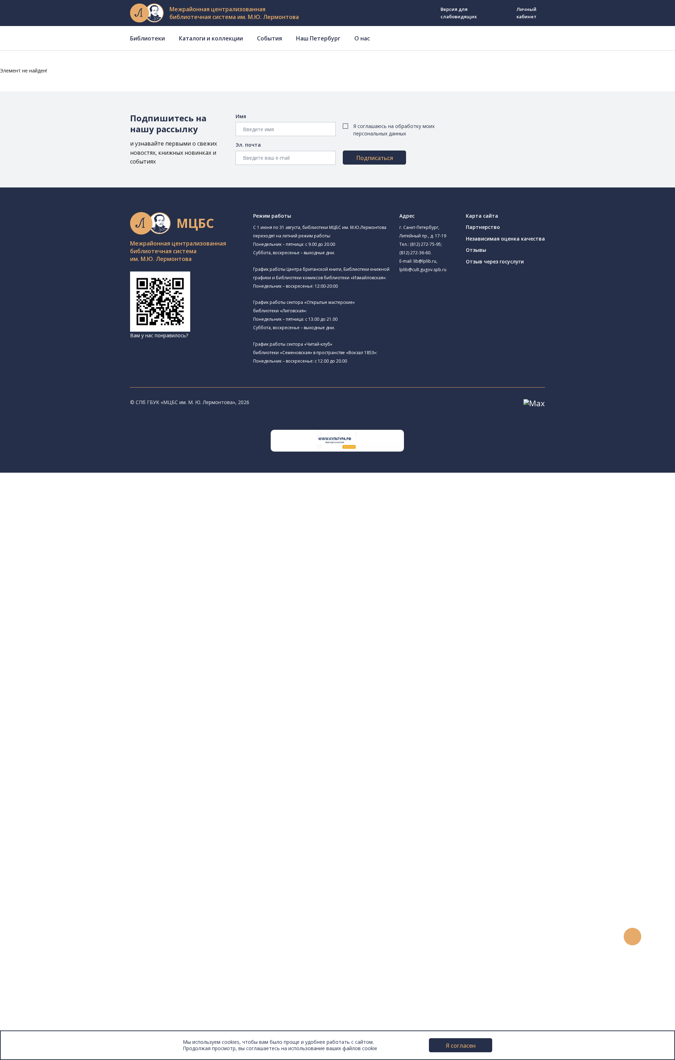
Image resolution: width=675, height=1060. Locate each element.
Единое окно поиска (58, 688)
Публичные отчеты (45, 1027)
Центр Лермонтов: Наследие (75, 615)
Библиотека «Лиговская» (80, 527)
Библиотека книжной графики (77, 648)
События (269, 38)
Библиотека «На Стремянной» (86, 518)
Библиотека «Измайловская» (76, 544)
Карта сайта (482, 215)
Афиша (30, 901)
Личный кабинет (526, 13)
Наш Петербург (318, 38)
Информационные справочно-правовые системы (93, 751)
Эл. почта (248, 144)
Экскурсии (34, 956)
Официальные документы (53, 1019)
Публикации (36, 963)
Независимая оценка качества (505, 238)
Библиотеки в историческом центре (89, 948)
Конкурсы (33, 885)
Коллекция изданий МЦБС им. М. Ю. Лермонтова (103, 775)
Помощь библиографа (61, 830)
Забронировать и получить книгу (74, 838)
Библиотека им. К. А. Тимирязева (90, 501)
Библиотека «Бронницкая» (72, 584)
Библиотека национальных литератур (86, 640)
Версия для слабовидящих (459, 13)
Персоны (33, 909)
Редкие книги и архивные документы (77, 743)
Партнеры (34, 1011)
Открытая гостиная (74, 623)
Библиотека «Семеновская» (74, 576)
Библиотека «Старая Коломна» (78, 551)
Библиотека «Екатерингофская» (89, 509)
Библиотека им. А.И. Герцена (75, 568)
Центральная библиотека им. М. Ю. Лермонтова (107, 492)
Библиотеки (147, 38)
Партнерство (483, 227)
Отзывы (476, 250)
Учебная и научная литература (71, 727)
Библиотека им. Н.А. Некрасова (87, 559)
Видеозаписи (38, 924)
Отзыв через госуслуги (495, 261)
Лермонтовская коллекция (77, 767)
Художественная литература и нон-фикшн (84, 719)
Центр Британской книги (70, 656)
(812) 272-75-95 (425, 244)
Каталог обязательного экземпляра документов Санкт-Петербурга (115, 704)
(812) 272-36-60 (414, 253)
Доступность (38, 995)
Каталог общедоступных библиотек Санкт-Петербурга (100, 696)
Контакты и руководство (52, 987)
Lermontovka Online (45, 916)
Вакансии (33, 1003)
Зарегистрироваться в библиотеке (76, 822)
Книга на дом (49, 846)
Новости (32, 877)
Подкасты (34, 932)
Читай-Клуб (55, 608)
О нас (362, 38)
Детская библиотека (66, 592)
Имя (241, 116)
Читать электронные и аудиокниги (75, 853)
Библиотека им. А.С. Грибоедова (80, 535)
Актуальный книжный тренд (67, 861)
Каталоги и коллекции (211, 38)
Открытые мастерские (68, 632)
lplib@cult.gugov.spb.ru (422, 270)
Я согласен (461, 1045)
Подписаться (374, 158)
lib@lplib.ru (424, 261)
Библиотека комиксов (76, 663)
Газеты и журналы (56, 735)
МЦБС (29, 979)
